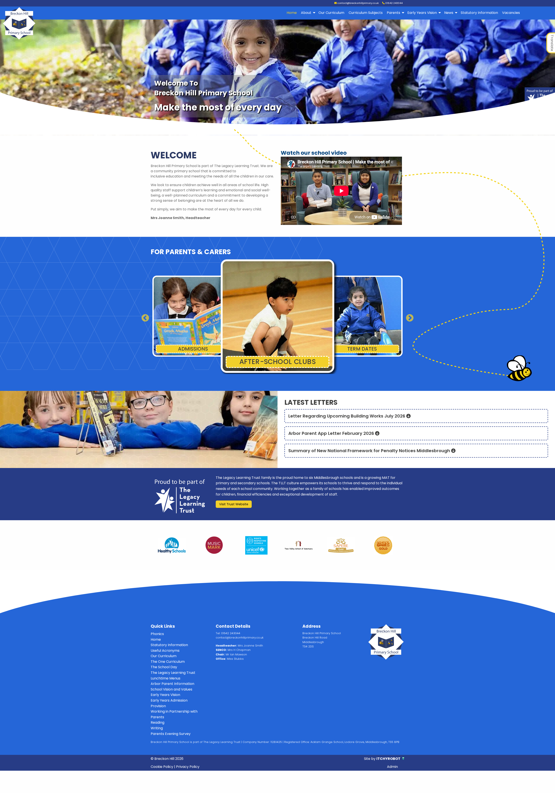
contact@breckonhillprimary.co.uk (358, 3)
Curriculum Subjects (366, 12)
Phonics (157, 633)
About (306, 12)
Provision (158, 706)
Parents (393, 12)
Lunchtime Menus (165, 678)
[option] (172, 545)
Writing (157, 728)
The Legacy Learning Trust (173, 672)
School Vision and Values (171, 689)
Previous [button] (143, 316)
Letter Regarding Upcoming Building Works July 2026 (347, 416)
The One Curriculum (168, 661)
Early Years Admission (169, 700)
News (448, 12)
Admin (392, 766)
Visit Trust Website (233, 504)
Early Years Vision (422, 12)
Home (292, 12)
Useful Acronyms (165, 650)
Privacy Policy (187, 766)
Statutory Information (479, 12)
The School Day (164, 667)
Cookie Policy (162, 766)
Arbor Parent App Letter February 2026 (331, 433)
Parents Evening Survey (171, 733)
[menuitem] (291, 13)
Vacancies (511, 12)
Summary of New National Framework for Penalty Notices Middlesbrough (369, 451)
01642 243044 (394, 3)
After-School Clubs (193, 348)
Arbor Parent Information (172, 683)
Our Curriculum (331, 12)
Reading (157, 722)
